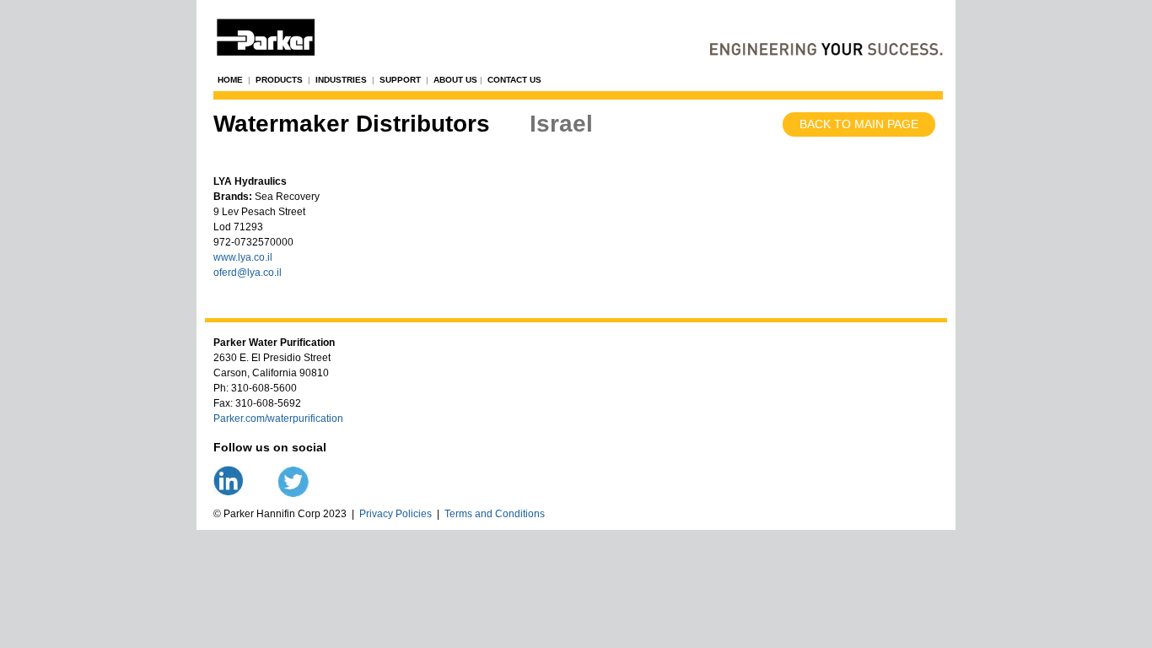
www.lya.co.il (242, 257)
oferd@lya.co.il (247, 272)
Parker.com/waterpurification (278, 418)
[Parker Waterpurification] (576, 33)
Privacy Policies (395, 514)
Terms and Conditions (494, 514)
